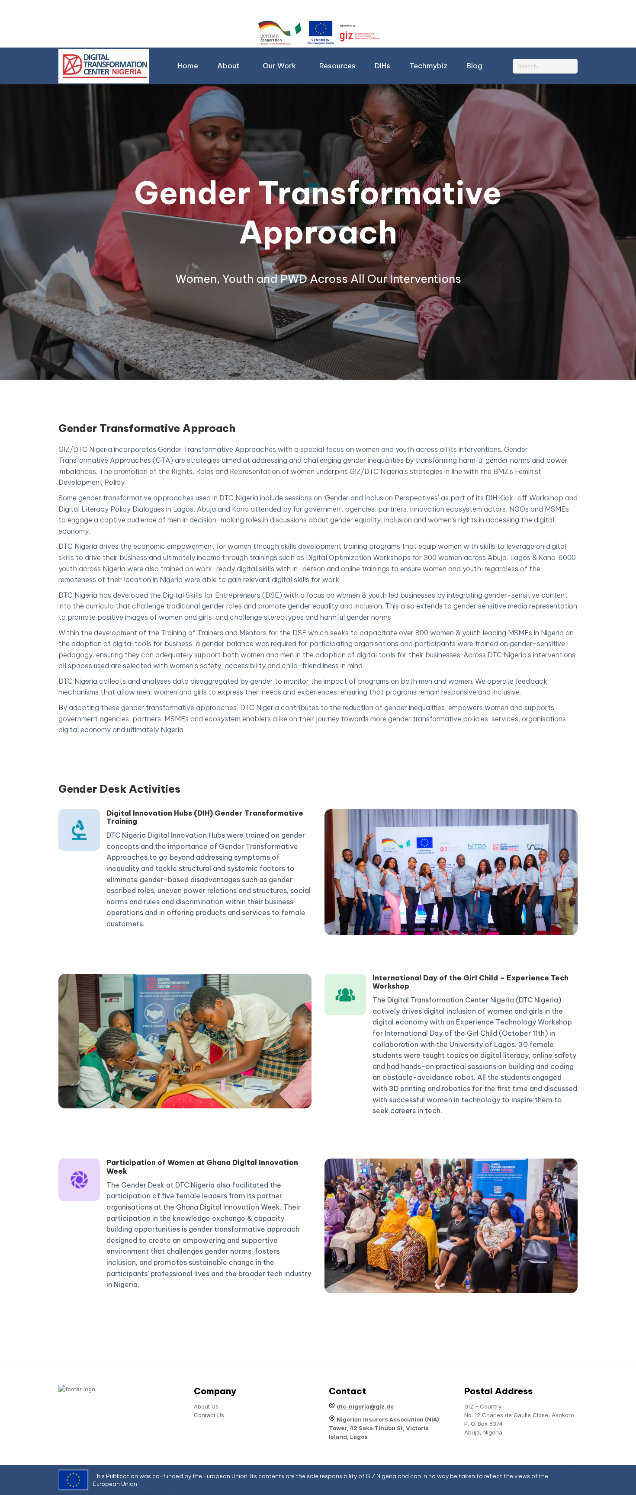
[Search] (568, 66)
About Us (206, 1406)
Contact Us (209, 1415)
